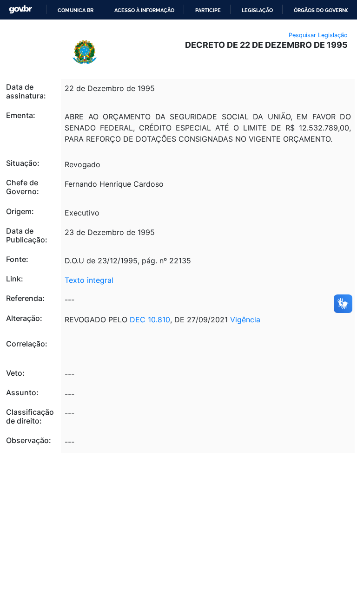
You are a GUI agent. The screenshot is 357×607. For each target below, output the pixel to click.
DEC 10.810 (150, 319)
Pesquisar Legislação (318, 35)
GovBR (20, 9)
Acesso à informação (144, 10)
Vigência (245, 319)
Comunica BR (75, 10)
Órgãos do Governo (322, 10)
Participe (208, 10)
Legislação (257, 10)
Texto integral (89, 280)
